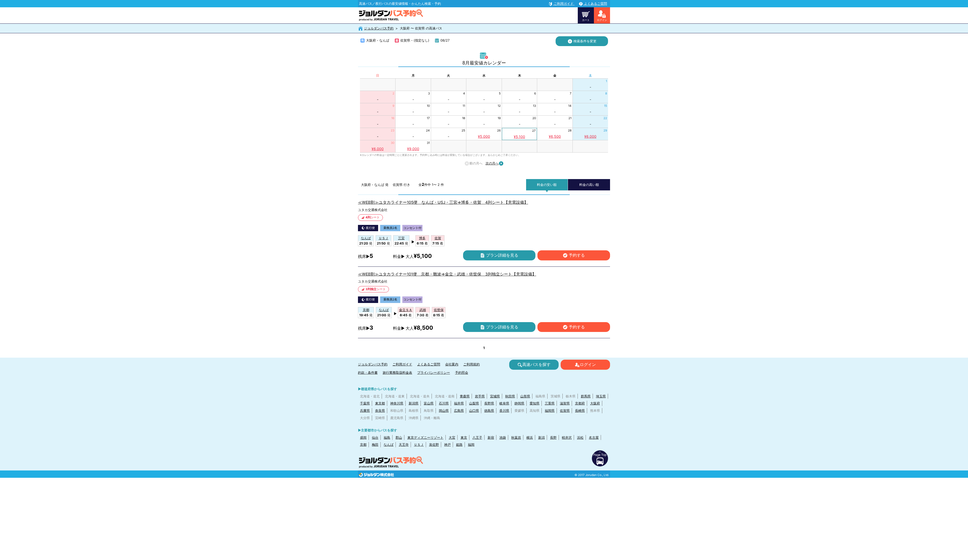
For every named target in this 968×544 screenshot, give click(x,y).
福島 (387, 437)
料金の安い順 (547, 185)
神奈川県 (396, 403)
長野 (553, 437)
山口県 (474, 411)
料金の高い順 (589, 185)
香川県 (504, 411)
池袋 (502, 437)
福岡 (471, 445)
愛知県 (534, 403)
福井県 (459, 403)
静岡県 (519, 403)
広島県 (459, 411)
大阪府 (595, 403)
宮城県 (495, 396)
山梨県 (474, 403)
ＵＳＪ (419, 445)
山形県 (525, 396)
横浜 (529, 437)
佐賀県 (565, 411)
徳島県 (489, 411)
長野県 (489, 403)
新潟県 (413, 403)
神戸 (447, 445)
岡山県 (444, 411)
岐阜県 (504, 403)
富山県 (429, 403)
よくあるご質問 (428, 364)
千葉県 (365, 403)
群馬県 (586, 396)
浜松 (580, 437)
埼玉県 (601, 396)
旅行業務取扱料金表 (397, 372)
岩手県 (480, 396)
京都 (363, 445)
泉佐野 (434, 445)
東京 (464, 437)
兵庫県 (365, 411)
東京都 (380, 403)
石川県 (444, 403)
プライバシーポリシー (433, 372)
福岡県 (550, 411)
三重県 (550, 403)
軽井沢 (567, 437)
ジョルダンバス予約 (379, 28)
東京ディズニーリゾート (425, 437)
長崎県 (580, 411)
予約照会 (461, 372)
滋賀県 (565, 403)
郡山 (399, 437)
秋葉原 (516, 437)
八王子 (477, 437)
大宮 (452, 437)
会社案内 (451, 364)
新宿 (491, 437)
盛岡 (363, 437)
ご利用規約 (471, 364)
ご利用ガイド (402, 364)
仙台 (375, 437)
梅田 (375, 445)
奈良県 (380, 411)
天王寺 (404, 445)
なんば (389, 445)
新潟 (541, 437)
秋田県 (510, 396)
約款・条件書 (368, 372)
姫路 (459, 445)
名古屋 (594, 437)
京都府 (580, 403)
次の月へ (492, 163)
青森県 (465, 396)
